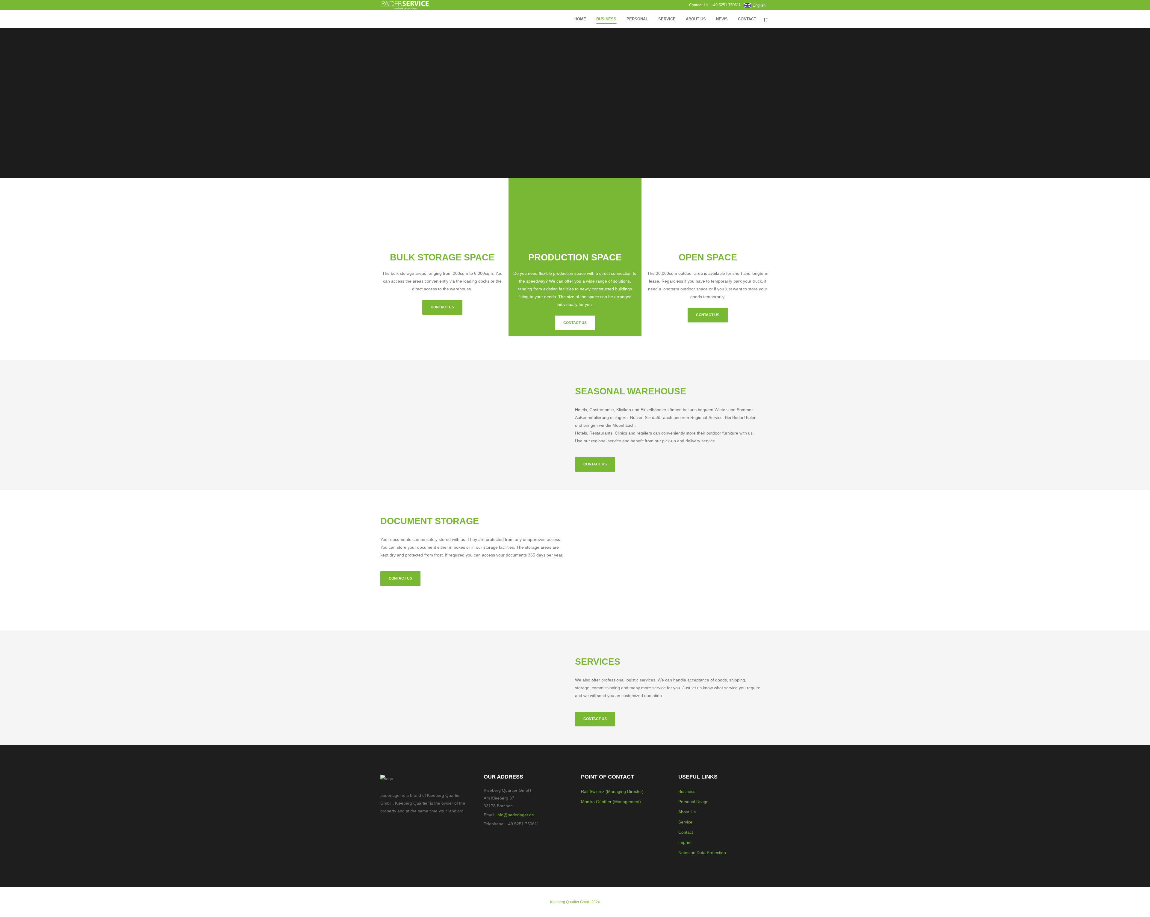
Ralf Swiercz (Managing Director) (612, 791)
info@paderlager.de (515, 814)
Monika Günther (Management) (611, 801)
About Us (687, 811)
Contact (685, 832)
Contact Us (442, 307)
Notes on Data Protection (702, 852)
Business (686, 791)
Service (685, 822)
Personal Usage (693, 801)
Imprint (684, 842)
